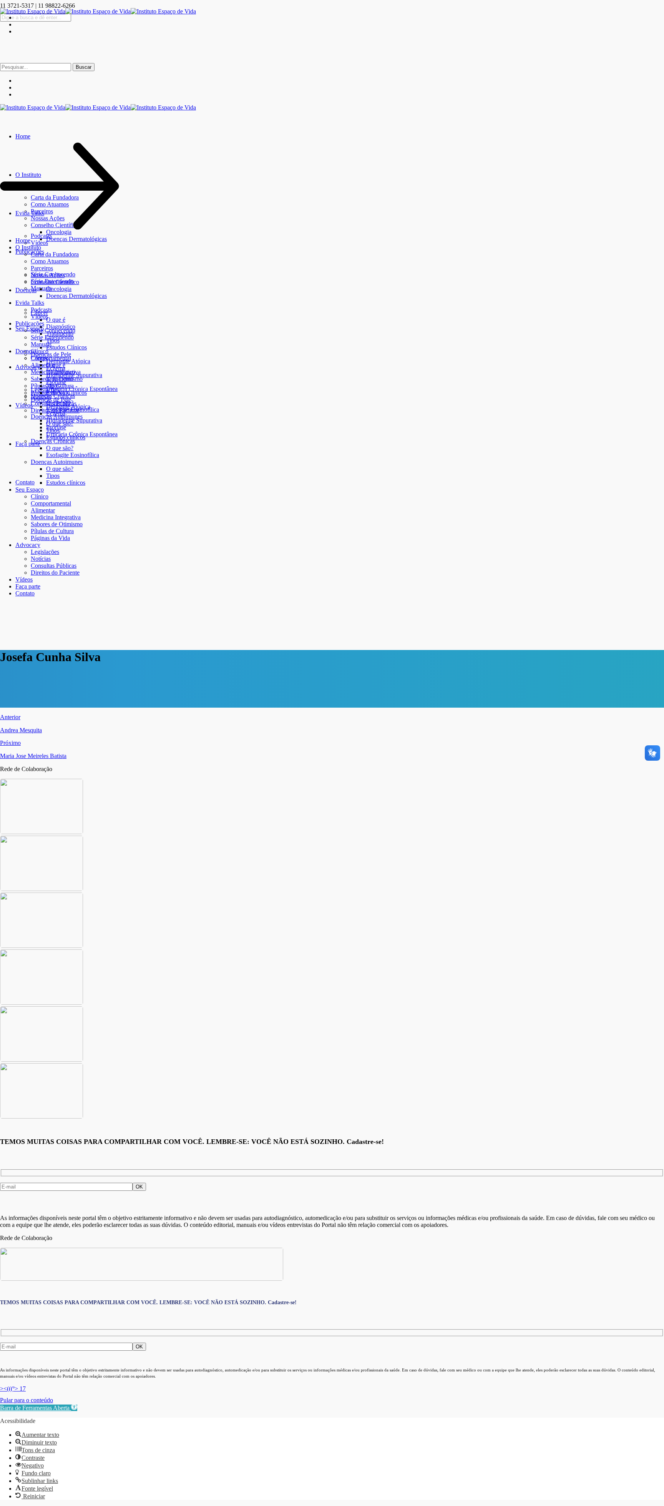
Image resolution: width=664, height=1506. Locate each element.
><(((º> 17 (13, 1388)
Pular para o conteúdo (26, 1400)
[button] (38, 1408)
